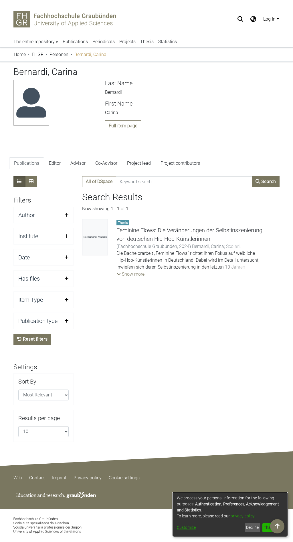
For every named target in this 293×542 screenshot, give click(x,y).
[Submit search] (240, 19)
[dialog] (230, 514)
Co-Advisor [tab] (106, 163)
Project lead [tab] (139, 163)
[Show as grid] (31, 181)
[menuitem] (253, 19)
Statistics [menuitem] (167, 41)
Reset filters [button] (34, 339)
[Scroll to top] (277, 526)
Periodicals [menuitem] (103, 41)
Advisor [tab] (78, 163)
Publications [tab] (26, 163)
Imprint (59, 478)
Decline (252, 527)
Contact (37, 478)
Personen (59, 54)
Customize (186, 527)
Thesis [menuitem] (147, 41)
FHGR (37, 54)
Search (268, 181)
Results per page (39, 418)
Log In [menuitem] (269, 19)
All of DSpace (99, 181)
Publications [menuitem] (75, 41)
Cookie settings (124, 478)
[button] (130, 274)
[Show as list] (19, 181)
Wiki (17, 478)
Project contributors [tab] (180, 163)
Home (20, 54)
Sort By (27, 381)
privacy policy (242, 516)
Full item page (123, 125)
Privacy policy (88, 478)
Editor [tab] (55, 163)
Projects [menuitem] (127, 41)
